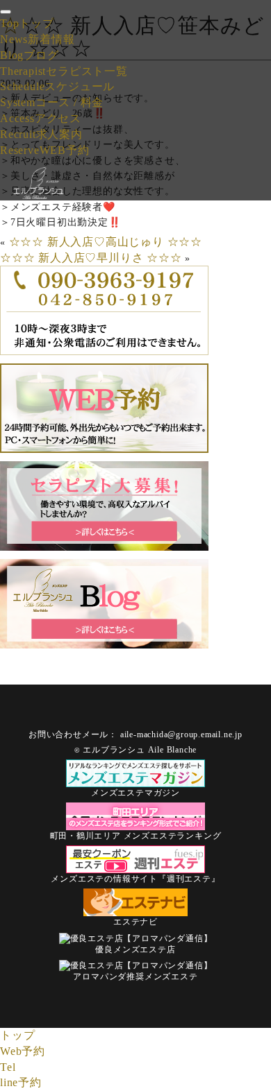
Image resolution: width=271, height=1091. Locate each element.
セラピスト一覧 (64, 71)
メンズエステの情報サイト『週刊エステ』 (135, 879)
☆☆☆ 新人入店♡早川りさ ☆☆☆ (91, 258)
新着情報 (37, 39)
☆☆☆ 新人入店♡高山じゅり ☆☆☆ (105, 242)
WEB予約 (45, 150)
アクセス (40, 118)
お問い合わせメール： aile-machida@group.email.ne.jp (135, 734)
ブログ (29, 55)
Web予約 (22, 1051)
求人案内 (41, 134)
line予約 (21, 1082)
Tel (7, 1067)
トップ (27, 23)
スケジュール (57, 86)
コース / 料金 (52, 102)
